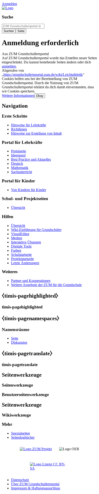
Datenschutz (20, 480)
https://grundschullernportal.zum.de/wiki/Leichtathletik (43, 75)
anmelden (9, 66)
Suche (7, 17)
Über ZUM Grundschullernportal (35, 484)
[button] (18, 96)
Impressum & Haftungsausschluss (35, 488)
